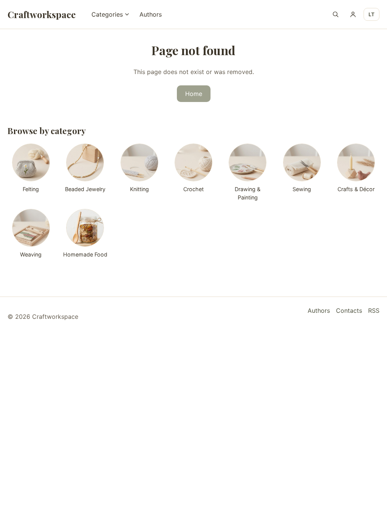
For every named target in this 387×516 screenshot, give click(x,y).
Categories (107, 14)
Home (193, 93)
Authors (150, 14)
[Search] (335, 14)
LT (371, 14)
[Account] (353, 14)
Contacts (349, 310)
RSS (373, 310)
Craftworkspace (42, 14)
